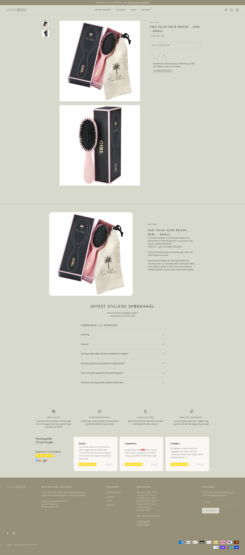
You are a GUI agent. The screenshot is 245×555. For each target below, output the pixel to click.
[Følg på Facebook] (7, 533)
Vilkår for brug (143, 524)
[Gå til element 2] (45, 33)
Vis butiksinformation (162, 70)
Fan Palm (154, 22)
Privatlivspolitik (143, 521)
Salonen (146, 10)
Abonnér (211, 510)
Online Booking (103, 10)
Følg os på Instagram (138, 3)
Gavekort (121, 10)
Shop (133, 10)
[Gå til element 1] (45, 24)
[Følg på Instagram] (14, 533)
